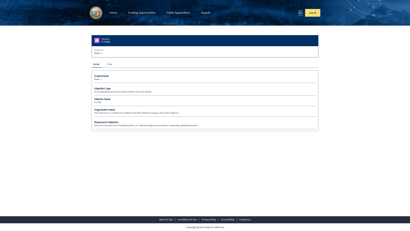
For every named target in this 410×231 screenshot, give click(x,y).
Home (113, 12)
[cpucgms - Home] (96, 12)
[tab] (96, 64)
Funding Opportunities (142, 12)
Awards (205, 12)
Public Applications (178, 12)
